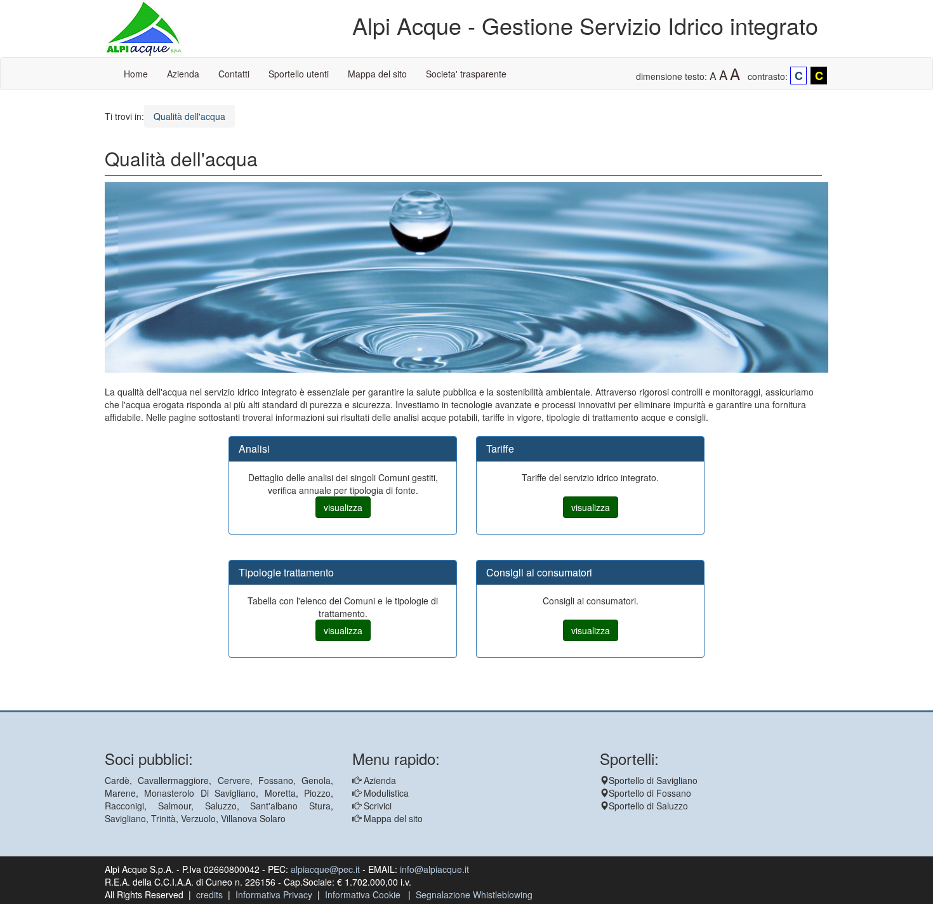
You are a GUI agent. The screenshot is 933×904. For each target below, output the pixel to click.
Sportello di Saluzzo (648, 805)
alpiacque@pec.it (325, 869)
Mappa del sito (377, 73)
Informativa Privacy (273, 894)
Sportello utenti (298, 73)
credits (209, 894)
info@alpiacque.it (434, 869)
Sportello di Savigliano (653, 780)
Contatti (233, 73)
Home (136, 73)
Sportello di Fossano (650, 793)
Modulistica (385, 793)
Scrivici (376, 805)
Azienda (183, 73)
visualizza (343, 507)
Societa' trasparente (466, 73)
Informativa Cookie (362, 894)
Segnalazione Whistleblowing (474, 894)
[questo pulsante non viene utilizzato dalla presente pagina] (114, 704)
